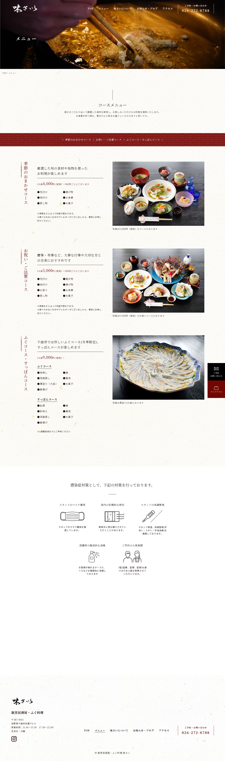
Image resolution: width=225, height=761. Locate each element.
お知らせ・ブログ (147, 8)
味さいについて (123, 8)
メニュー (103, 8)
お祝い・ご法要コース (109, 139)
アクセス (168, 8)
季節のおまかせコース (78, 139)
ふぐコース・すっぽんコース (143, 139)
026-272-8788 (196, 732)
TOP (91, 8)
